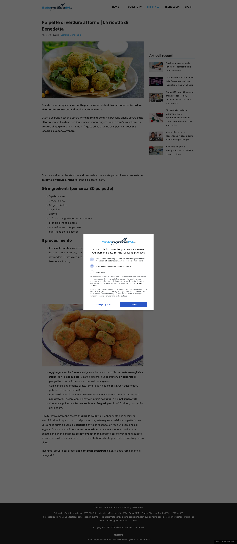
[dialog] (118, 272)
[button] (118, 272)
